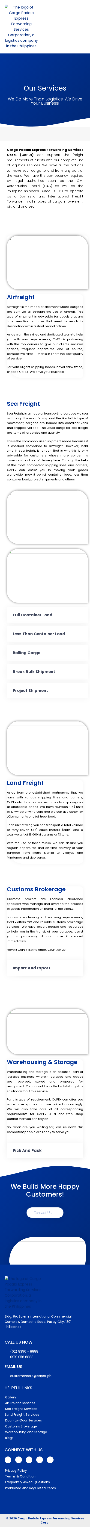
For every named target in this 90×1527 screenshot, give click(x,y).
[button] (47, 615)
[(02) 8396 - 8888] (7, 1351)
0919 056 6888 (21, 1357)
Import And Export (31, 968)
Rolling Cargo (26, 653)
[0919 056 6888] (7, 1357)
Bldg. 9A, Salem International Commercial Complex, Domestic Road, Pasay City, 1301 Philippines (38, 1321)
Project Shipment (30, 690)
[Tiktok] (50, 1459)
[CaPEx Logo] (21, 27)
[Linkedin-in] (29, 1459)
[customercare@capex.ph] (7, 1376)
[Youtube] (18, 1459)
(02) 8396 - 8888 (24, 1351)
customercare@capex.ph (30, 1376)
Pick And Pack (27, 1150)
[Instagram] (39, 1459)
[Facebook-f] (8, 1459)
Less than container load (39, 634)
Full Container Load (32, 615)
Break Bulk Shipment (34, 671)
